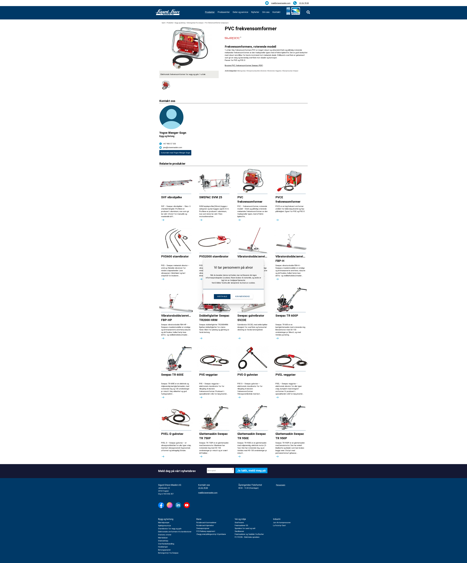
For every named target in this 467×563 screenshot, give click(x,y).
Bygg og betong (180, 23)
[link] (308, 12)
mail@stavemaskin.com (280, 3)
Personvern (280, 485)
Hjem (163, 23)
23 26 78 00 (304, 3)
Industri (276, 519)
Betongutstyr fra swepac (195, 23)
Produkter (170, 23)
